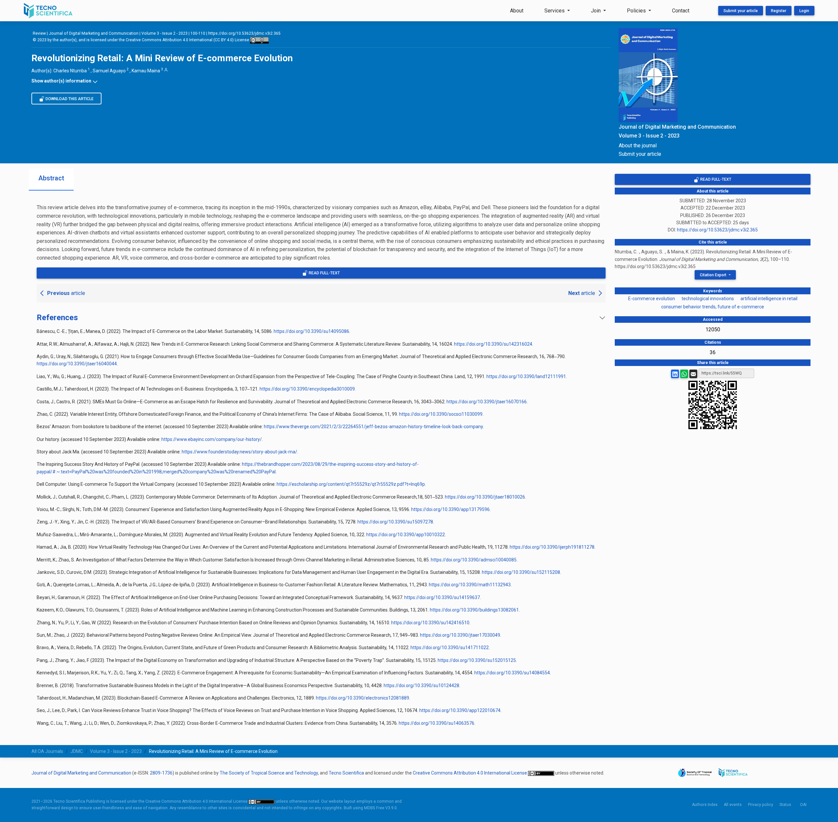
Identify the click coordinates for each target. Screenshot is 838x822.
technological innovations (708, 298)
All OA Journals (47, 751)
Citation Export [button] (713, 275)
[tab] (51, 180)
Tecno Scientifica (346, 773)
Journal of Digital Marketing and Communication (93, 33)
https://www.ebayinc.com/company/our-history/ (211, 439)
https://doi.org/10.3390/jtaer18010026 (485, 497)
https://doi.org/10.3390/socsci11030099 (441, 414)
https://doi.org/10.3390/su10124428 (421, 685)
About (516, 11)
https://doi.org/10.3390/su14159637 (442, 597)
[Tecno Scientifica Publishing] (49, 11)
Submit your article (740, 11)
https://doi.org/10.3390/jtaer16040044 (77, 363)
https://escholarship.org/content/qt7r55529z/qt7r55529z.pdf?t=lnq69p (351, 484)
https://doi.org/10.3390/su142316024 (493, 344)
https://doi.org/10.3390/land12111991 (526, 376)
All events (733, 804)
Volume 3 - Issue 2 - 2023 (164, 33)
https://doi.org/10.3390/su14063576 (436, 723)
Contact (680, 11)
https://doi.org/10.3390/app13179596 (450, 509)
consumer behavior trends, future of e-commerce (712, 306)
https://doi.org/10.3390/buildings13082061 (474, 609)
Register (778, 11)
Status (785, 804)
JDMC (76, 751)
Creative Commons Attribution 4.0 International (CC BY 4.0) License (188, 40)
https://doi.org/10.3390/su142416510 (430, 622)
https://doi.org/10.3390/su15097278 (395, 521)
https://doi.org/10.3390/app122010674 (460, 710)
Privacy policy (760, 804)
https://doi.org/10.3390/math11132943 (470, 584)
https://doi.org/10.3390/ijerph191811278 (552, 547)
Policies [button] (637, 11)
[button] (321, 80)
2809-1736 (161, 773)
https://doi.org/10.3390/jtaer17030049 (460, 635)
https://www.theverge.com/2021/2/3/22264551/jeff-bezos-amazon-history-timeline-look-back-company (373, 426)
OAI (803, 804)
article (66, 293)
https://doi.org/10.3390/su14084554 (512, 672)
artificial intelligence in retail (768, 298)
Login (804, 11)
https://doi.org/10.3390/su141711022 (449, 647)
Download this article (69, 99)
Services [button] (555, 11)
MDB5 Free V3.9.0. (381, 808)
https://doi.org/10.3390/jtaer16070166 (486, 401)
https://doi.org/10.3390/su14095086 (311, 331)
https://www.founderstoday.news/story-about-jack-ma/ (239, 451)
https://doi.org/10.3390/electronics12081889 (362, 698)
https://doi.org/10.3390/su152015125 (477, 660)
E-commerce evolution (651, 298)
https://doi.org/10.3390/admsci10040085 (474, 559)
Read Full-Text (324, 273)
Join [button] (596, 11)
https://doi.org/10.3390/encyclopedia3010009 (307, 389)
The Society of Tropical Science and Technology (269, 773)
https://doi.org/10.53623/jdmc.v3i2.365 (244, 33)
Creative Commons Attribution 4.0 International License (470, 773)
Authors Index (705, 804)
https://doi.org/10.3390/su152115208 (521, 572)
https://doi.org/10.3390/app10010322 (405, 534)
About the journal (638, 145)
